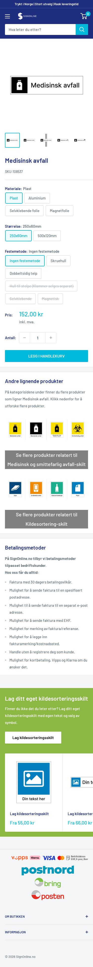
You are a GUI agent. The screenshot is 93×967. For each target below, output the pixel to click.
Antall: (10, 337)
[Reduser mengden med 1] (24, 337)
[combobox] (40, 29)
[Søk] (82, 29)
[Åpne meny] (7, 16)
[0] (84, 16)
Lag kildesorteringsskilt (33, 737)
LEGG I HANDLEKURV (46, 356)
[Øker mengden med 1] (51, 337)
